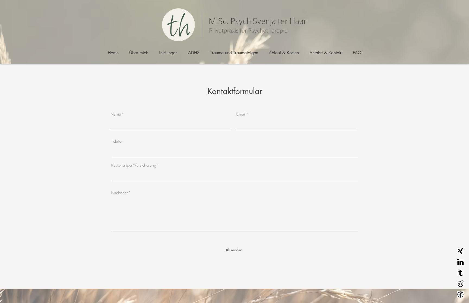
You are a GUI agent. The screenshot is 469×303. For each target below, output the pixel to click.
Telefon (117, 141)
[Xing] (460, 251)
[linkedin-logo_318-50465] (460, 262)
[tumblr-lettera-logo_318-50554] (460, 273)
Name (115, 114)
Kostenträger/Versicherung (133, 165)
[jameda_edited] (460, 283)
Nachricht (119, 192)
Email (241, 114)
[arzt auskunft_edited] (460, 294)
